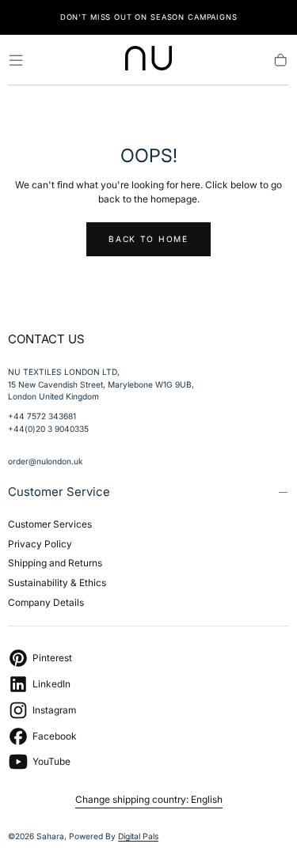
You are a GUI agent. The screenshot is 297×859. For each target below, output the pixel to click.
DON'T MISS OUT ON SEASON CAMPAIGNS (149, 17)
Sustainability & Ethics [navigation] (57, 582)
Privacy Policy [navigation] (40, 544)
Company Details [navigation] (46, 602)
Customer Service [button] (59, 491)
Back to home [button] (148, 239)
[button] (16, 60)
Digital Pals (138, 836)
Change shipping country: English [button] (149, 799)
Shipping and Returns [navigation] (55, 563)
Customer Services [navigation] (50, 524)
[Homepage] (149, 60)
